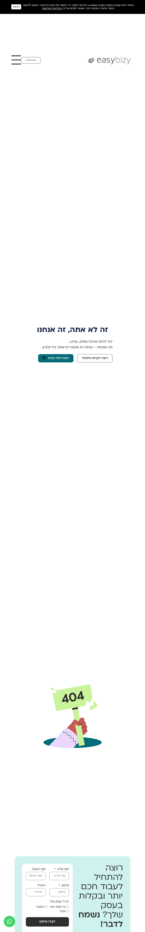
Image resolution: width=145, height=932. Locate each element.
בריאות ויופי (58, 907)
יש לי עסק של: (59, 901)
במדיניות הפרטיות (52, 8)
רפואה (40, 907)
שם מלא (62, 869)
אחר (62, 911)
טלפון (65, 885)
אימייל (41, 885)
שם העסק (39, 869)
